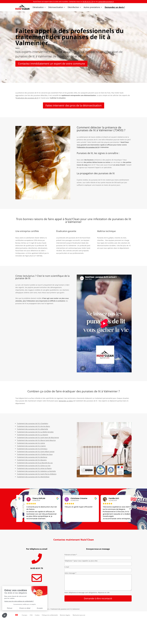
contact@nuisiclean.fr (106, 2)
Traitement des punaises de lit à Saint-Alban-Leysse (35, 452)
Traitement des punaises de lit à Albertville (32, 429)
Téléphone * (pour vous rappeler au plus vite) (80, 561)
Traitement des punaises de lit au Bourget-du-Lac (35, 463)
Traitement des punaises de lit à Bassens (32, 460)
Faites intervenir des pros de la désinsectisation (74, 105)
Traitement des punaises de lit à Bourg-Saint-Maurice (36, 440)
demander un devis (66, 401)
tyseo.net (82, 615)
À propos (24, 615)
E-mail (66, 567)
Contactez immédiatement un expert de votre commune (51, 63)
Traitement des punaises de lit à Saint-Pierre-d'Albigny (36, 474)
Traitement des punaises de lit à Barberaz (32, 457)
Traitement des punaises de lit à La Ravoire (32, 435)
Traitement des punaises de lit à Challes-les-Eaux (35, 454)
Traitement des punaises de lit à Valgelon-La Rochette (36, 471)
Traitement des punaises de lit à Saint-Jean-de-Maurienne (38, 437)
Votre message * (70, 573)
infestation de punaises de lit (88, 147)
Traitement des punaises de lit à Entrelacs (32, 449)
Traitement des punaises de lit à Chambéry (32, 423)
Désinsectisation (55, 7)
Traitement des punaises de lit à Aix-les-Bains (33, 426)
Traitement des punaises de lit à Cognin (31, 446)
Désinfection (73, 7)
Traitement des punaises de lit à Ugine (31, 443)
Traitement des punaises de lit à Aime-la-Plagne (34, 468)
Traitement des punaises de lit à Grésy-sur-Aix (33, 466)
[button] (130, 508)
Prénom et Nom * (70, 555)
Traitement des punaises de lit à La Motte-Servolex (35, 432)
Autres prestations (92, 7)
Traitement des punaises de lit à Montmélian (33, 477)
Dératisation (38, 7)
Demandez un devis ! (115, 7)
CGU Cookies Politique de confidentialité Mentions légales (50, 615)
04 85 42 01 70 (88, 2)
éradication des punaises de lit (27, 98)
